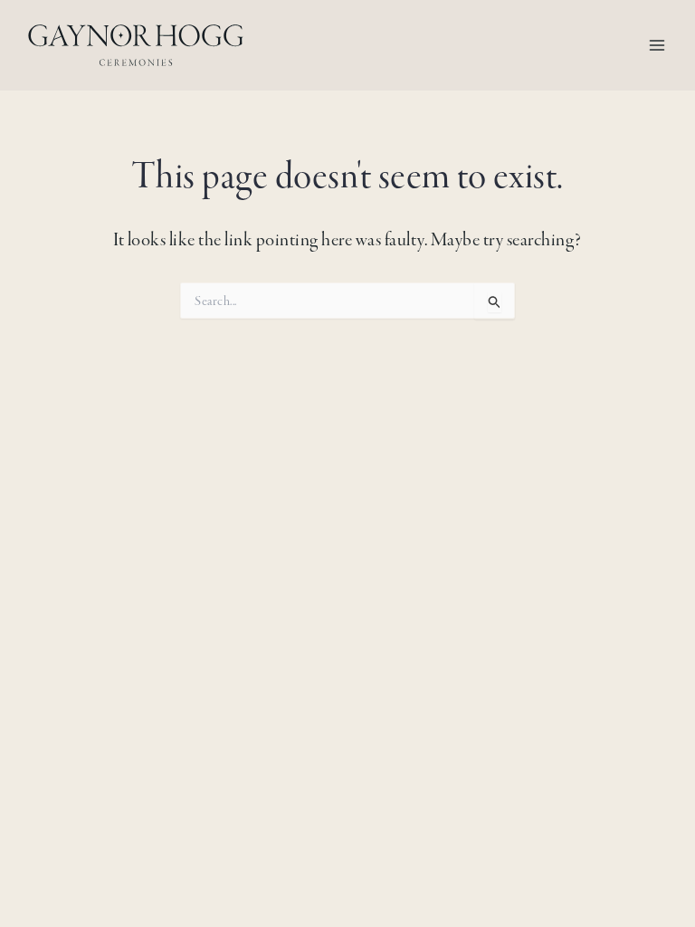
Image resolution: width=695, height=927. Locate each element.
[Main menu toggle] (657, 45)
